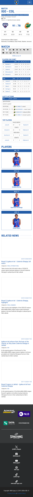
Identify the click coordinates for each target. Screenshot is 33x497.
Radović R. (8, 83)
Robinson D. (26, 130)
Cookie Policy (21, 493)
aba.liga (16, 469)
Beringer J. (8, 89)
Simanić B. (8, 74)
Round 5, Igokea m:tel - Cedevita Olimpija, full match (16, 262)
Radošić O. (8, 64)
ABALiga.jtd (16, 456)
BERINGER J (20, 109)
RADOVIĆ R (19, 112)
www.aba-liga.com (16, 483)
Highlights (13, 305)
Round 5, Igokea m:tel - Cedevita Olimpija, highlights (14, 301)
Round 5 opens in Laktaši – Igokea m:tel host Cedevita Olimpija (16, 385)
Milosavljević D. (9, 72)
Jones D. (8, 81)
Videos (8, 266)
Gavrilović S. (8, 66)
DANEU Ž (19, 106)
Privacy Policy (12, 493)
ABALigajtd (16, 462)
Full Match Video (15, 266)
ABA (8, 347)
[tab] (3, 49)
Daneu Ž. (8, 91)
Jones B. (7, 69)
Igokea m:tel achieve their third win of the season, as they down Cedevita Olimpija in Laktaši (15, 343)
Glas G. (7, 86)
